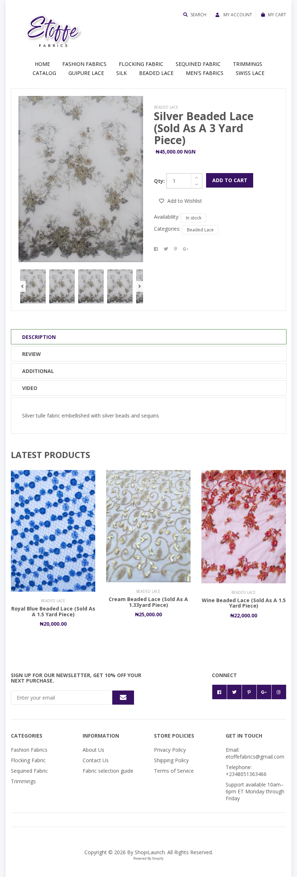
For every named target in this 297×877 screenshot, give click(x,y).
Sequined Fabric (198, 63)
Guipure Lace (86, 73)
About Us (93, 749)
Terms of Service (174, 770)
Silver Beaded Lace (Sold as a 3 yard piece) (204, 128)
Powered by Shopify (148, 858)
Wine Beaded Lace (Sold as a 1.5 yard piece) (244, 603)
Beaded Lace (156, 73)
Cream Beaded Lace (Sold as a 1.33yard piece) (148, 602)
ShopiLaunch (150, 852)
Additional (38, 371)
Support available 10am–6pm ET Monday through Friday (255, 791)
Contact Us (96, 760)
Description (39, 336)
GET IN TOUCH (244, 735)
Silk (121, 73)
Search (198, 15)
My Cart (277, 15)
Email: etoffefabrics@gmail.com (255, 753)
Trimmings (247, 63)
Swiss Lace (250, 73)
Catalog (44, 73)
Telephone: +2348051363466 (246, 770)
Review (31, 354)
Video (29, 388)
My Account (237, 15)
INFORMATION (101, 735)
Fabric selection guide (108, 770)
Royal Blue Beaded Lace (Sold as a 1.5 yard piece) (53, 611)
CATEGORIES (26, 735)
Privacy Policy (170, 749)
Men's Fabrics (204, 73)
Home (42, 63)
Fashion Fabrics (84, 63)
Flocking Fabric (141, 63)
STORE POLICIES (174, 735)
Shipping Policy (171, 760)
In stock (193, 218)
